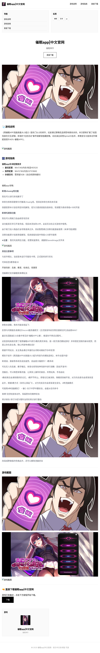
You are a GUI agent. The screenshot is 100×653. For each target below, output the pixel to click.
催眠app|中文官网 (16, 4)
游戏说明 (73, 4)
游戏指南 (83, 4)
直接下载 (94, 4)
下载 (8, 600)
